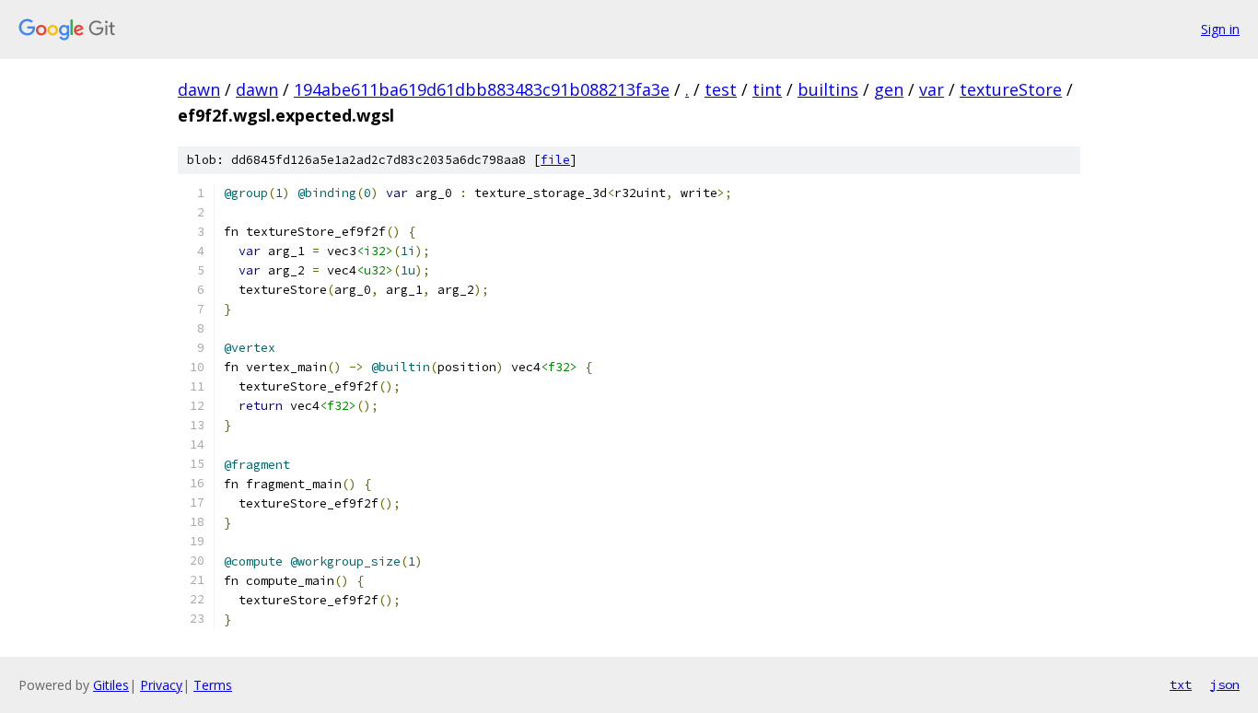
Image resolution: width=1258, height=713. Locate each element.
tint (767, 89)
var (931, 89)
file (555, 160)
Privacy (161, 685)
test (721, 89)
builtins (828, 89)
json (1225, 684)
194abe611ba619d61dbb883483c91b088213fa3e (482, 89)
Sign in (1220, 29)
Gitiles (111, 685)
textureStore (1011, 89)
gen (888, 89)
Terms (212, 685)
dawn (199, 89)
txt (1181, 684)
